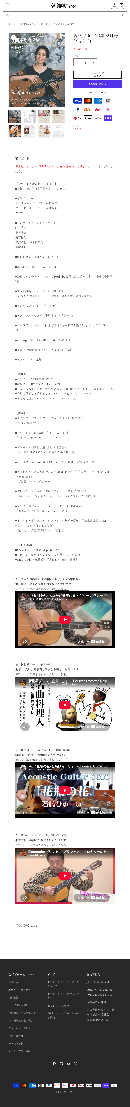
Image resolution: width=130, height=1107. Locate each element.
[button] (7, 5)
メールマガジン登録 (19, 1051)
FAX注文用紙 (15, 1043)
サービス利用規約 (18, 1005)
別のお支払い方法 (97, 92)
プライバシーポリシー (20, 1028)
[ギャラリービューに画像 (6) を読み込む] (29, 131)
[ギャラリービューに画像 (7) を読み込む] (44, 131)
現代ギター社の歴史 (19, 989)
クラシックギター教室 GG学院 (63, 996)
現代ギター (69, 1091)
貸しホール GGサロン (60, 1005)
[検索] (123, 15)
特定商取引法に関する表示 (23, 1012)
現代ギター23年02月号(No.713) (57, 24)
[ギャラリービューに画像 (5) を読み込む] (14, 131)
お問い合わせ (15, 1035)
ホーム (11, 24)
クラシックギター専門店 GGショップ (63, 984)
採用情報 (13, 997)
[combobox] (65, 15)
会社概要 (13, 982)
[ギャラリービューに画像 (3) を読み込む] (44, 116)
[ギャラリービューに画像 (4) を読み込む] (58, 116)
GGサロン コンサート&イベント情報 (64, 1015)
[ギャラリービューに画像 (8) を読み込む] (58, 131)
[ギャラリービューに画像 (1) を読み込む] (14, 116)
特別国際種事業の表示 (20, 1020)
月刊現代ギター (28, 24)
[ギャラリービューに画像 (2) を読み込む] (29, 116)
